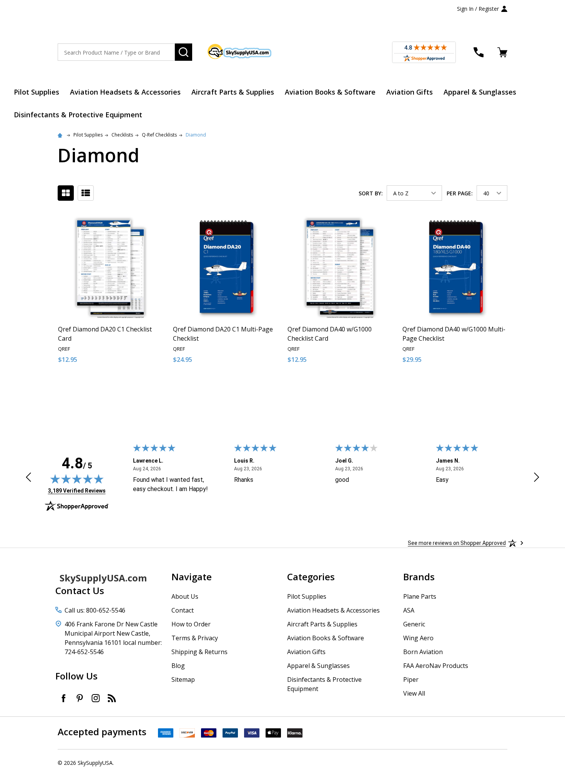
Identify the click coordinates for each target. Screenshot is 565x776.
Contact (182, 610)
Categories (311, 576)
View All (414, 693)
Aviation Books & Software (330, 92)
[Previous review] (28, 478)
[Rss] (112, 698)
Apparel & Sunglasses (480, 92)
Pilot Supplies (36, 92)
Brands (419, 576)
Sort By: (371, 193)
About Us (184, 596)
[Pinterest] (79, 698)
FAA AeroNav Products (435, 665)
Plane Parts (419, 596)
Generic (414, 624)
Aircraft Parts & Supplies (232, 92)
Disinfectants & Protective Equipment (78, 114)
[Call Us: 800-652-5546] (479, 52)
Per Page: (460, 193)
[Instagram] (96, 698)
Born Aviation (423, 652)
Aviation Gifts (409, 92)
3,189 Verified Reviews (77, 490)
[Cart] (502, 52)
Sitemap (183, 679)
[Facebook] (63, 698)
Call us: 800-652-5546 (95, 610)
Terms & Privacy (194, 638)
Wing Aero (418, 638)
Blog (178, 665)
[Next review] (536, 478)
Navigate (191, 576)
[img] (77, 479)
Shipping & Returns (199, 652)
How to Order (191, 624)
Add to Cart (124, 385)
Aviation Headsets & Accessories (125, 92)
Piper (411, 679)
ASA (408, 610)
